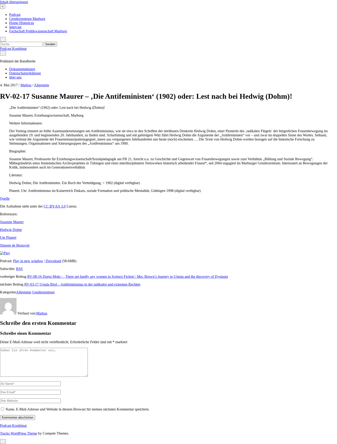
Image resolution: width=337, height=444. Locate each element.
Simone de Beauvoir (15, 245)
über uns (15, 77)
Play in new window (28, 261)
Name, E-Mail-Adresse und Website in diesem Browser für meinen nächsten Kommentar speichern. (77, 409)
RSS (19, 269)
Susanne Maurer (12, 222)
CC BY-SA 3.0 (55, 206)
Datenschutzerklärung (25, 73)
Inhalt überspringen (14, 2)
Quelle (5, 198)
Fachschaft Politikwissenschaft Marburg (38, 31)
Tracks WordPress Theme (18, 433)
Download (53, 261)
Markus (25, 85)
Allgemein (41, 85)
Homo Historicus (21, 23)
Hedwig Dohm (11, 230)
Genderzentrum (43, 292)
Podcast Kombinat (13, 49)
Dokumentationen (22, 69)
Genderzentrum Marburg (27, 19)
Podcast (14, 15)
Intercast (15, 27)
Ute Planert (8, 237)
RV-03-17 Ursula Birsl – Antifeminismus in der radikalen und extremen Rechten (82, 284)
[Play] (5, 253)
